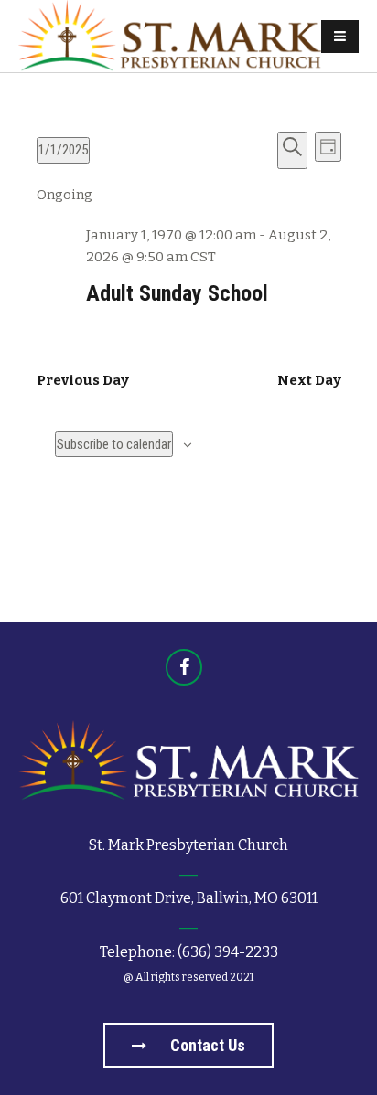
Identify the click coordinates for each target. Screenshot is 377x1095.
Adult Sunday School (177, 293)
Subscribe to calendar (114, 444)
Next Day (309, 380)
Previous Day (83, 380)
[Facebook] (184, 667)
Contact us (206, 1045)
